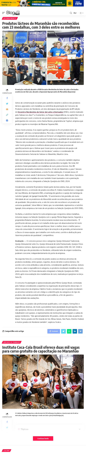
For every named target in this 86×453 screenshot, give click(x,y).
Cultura (6, 450)
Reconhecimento (10, 18)
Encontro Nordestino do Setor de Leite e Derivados (40, 112)
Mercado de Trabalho (12, 342)
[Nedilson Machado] (13, 13)
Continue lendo (43, 438)
